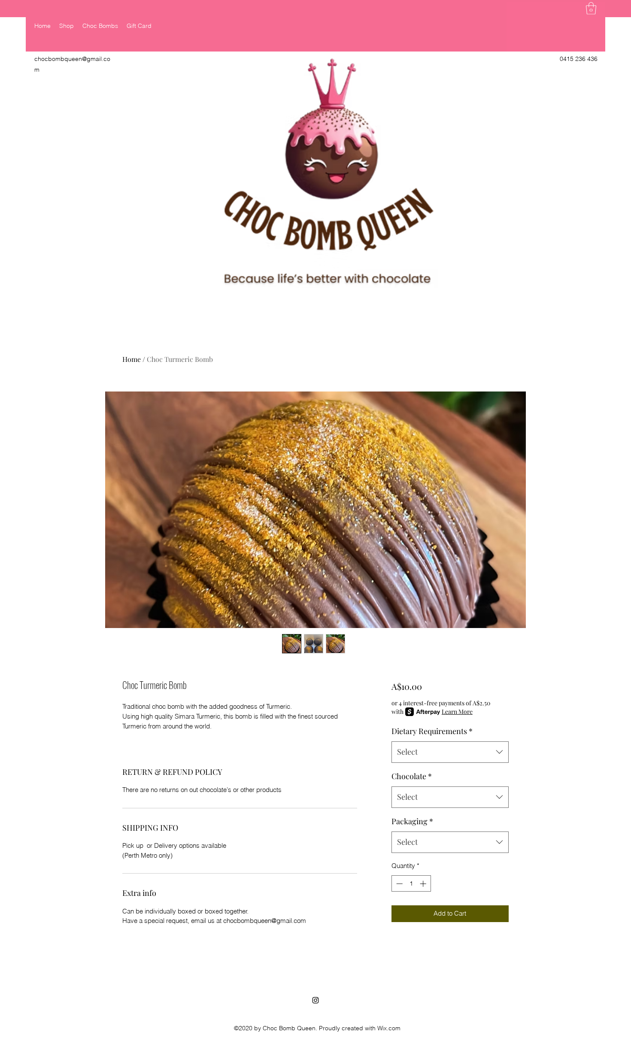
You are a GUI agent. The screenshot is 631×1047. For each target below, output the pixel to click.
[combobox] (450, 752)
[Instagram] (315, 1000)
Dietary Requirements (432, 731)
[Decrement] (398, 884)
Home (131, 359)
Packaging (412, 821)
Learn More (457, 711)
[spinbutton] (411, 884)
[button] (591, 8)
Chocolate (411, 776)
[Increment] (424, 884)
